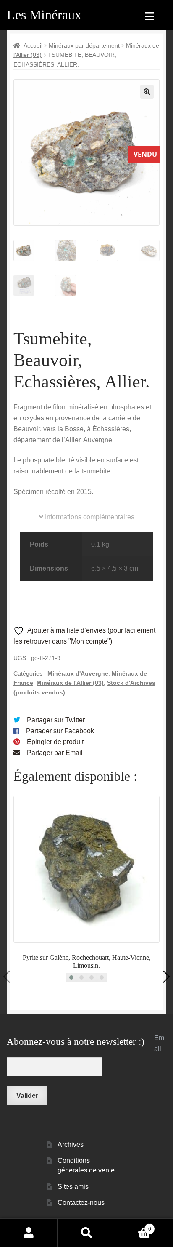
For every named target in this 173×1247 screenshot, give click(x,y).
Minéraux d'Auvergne (77, 673)
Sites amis (73, 1186)
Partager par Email (55, 752)
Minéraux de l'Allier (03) (70, 682)
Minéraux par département (84, 45)
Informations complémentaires (88, 517)
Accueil (33, 45)
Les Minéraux (44, 14)
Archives (71, 1144)
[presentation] (9, 977)
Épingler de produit (55, 741)
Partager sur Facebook (60, 730)
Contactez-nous (81, 1202)
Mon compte (29, 1232)
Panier (133, 1226)
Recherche (86, 1232)
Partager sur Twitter (56, 720)
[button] (147, 92)
